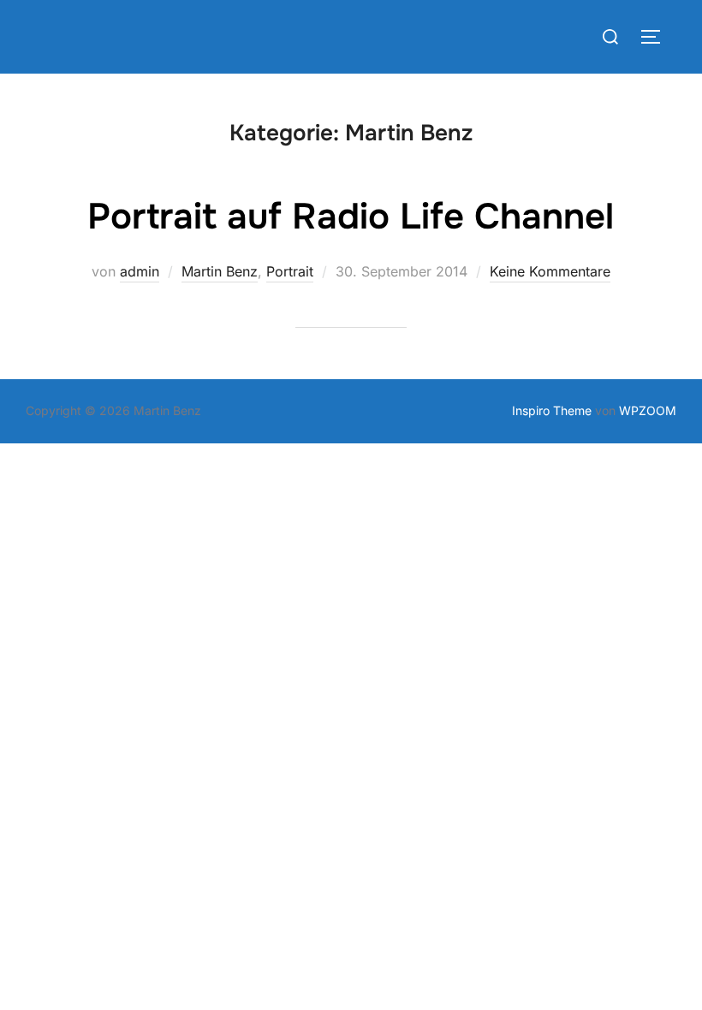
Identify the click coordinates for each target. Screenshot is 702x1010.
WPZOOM (647, 410)
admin (139, 271)
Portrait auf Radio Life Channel (350, 216)
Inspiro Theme (552, 410)
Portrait (289, 271)
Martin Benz (219, 271)
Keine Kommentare (550, 271)
